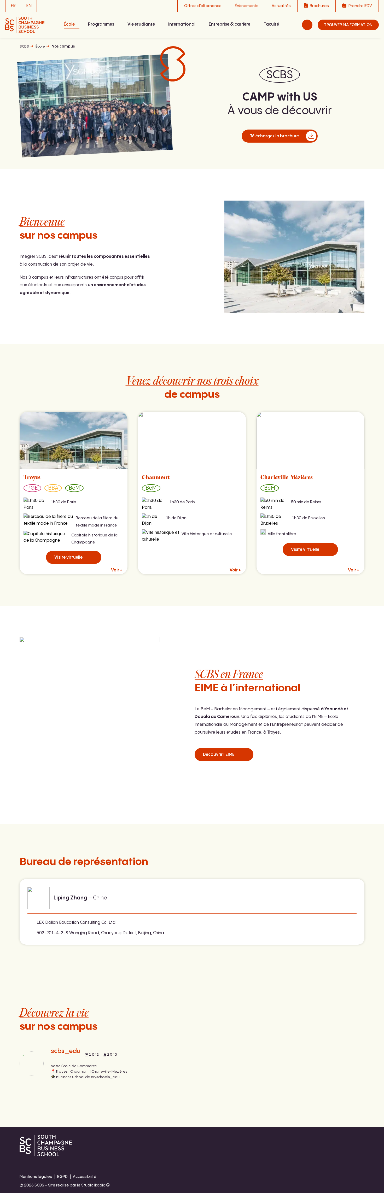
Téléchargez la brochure (274, 136)
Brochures (319, 6)
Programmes (101, 24)
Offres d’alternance (203, 6)
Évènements (246, 6)
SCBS (24, 46)
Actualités (281, 6)
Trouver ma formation (348, 25)
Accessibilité (84, 1177)
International (181, 24)
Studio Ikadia (93, 1185)
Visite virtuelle (68, 557)
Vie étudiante (141, 24)
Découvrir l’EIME (219, 754)
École (69, 24)
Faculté (271, 24)
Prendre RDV (360, 6)
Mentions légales (36, 1177)
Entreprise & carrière (229, 24)
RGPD (62, 1177)
